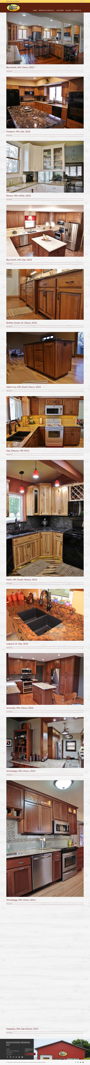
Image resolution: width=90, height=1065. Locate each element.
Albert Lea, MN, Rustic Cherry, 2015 (23, 387)
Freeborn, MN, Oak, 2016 (18, 131)
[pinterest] (13, 1057)
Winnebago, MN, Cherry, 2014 (20, 771)
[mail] (16, 1057)
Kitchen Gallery (9, 71)
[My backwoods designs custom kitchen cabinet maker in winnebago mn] (13, 4)
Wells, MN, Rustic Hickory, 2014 (21, 579)
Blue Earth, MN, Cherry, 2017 (20, 67)
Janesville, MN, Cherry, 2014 (19, 708)
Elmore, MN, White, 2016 (18, 195)
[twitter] (80, 1)
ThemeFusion (25, 1062)
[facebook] (7, 1057)
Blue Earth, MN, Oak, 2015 (19, 259)
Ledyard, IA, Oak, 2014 (17, 643)
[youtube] (83, 1)
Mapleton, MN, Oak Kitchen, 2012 (22, 1028)
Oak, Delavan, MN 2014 (17, 450)
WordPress (44, 1062)
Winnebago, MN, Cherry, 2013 (20, 900)
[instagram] (78, 1)
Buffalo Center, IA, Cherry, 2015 (21, 322)
